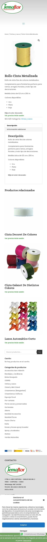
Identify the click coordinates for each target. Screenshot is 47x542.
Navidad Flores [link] (11, 417)
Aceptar (23, 525)
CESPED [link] (7, 380)
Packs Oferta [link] (10, 420)
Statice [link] (7, 434)
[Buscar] (39, 352)
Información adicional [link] (16, 129)
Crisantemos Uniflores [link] (14, 394)
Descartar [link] (27, 541)
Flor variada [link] (9, 400)
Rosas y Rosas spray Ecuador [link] (16, 427)
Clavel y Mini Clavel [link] (12, 387)
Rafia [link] (7, 424)
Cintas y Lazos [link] (15, 34)
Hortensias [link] (9, 407)
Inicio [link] (6, 34)
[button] (44, 500)
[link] (23, 215)
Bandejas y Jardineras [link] (14, 374)
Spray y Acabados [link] (12, 430)
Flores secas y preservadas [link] (16, 404)
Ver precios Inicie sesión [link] (14, 115)
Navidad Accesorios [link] (13, 414)
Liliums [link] (7, 410)
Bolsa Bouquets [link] (11, 377)
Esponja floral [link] (10, 397)
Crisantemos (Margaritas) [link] (15, 390)
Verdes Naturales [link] (12, 437)
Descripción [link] (12, 125)
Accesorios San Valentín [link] (14, 370)
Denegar (23, 531)
